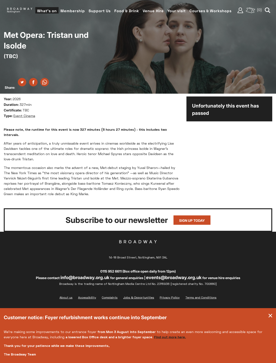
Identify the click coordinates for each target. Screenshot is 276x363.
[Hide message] (270, 316)
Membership (72, 10)
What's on (47, 10)
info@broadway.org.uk (84, 277)
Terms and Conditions (200, 298)
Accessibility (87, 298)
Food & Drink (126, 10)
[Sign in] (240, 10)
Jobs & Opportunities (138, 298)
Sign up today (192, 221)
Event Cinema (24, 116)
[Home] (20, 10)
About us (66, 298)
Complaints (110, 298)
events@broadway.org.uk (174, 277)
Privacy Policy (170, 298)
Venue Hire (153, 10)
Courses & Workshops (210, 10)
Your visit (176, 10)
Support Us (100, 10)
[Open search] (267, 10)
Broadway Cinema (138, 247)
